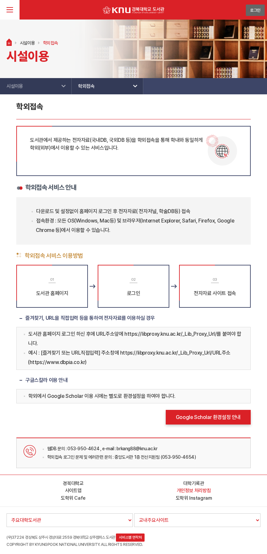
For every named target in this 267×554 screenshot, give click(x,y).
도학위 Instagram (194, 498)
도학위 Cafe (73, 498)
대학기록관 (193, 483)
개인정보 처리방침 (194, 490)
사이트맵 (73, 490)
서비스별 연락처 (130, 537)
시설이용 (27, 43)
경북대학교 (73, 483)
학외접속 (50, 43)
